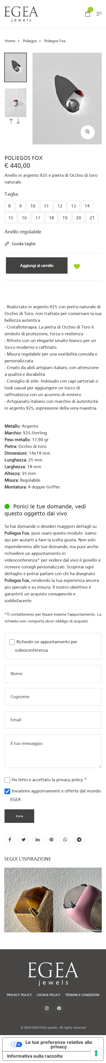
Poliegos (30, 41)
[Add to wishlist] (77, 267)
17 (37, 217)
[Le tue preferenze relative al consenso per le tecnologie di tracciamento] (96, 1053)
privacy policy (69, 779)
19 (65, 217)
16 (24, 217)
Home (10, 41)
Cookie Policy (48, 995)
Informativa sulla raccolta (34, 1056)
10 (32, 206)
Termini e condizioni (82, 995)
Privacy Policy (19, 995)
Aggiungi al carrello (36, 265)
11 (46, 206)
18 (51, 217)
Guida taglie (24, 243)
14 (87, 206)
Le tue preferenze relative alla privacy (58, 1044)
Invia (19, 816)
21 (92, 217)
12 (59, 206)
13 (73, 206)
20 (78, 217)
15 (10, 217)
